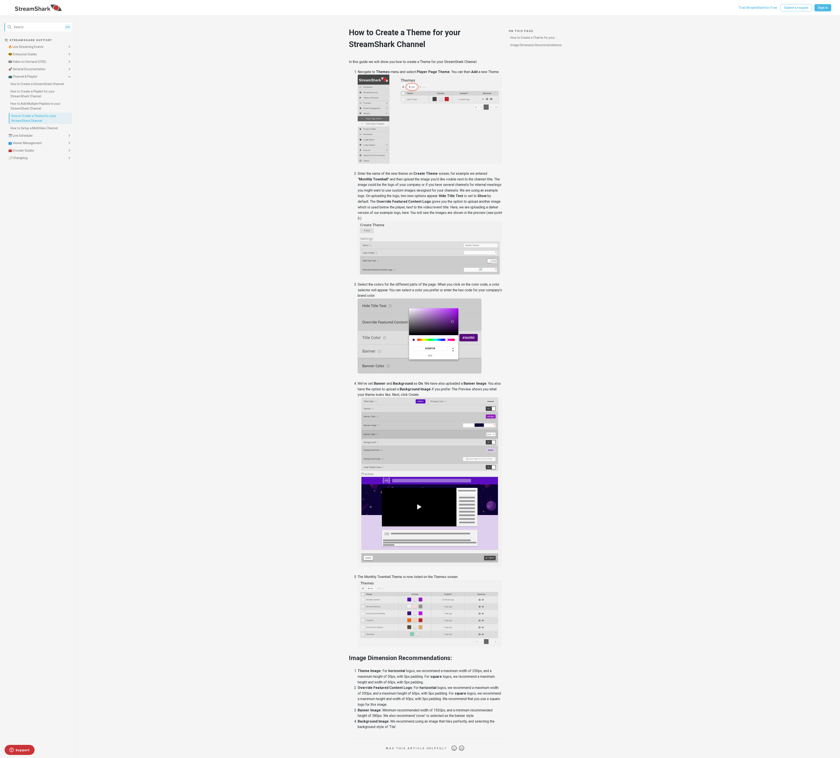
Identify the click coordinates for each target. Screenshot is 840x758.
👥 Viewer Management (25, 143)
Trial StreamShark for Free (758, 7)
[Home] (38, 8)
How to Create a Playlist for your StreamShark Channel (32, 94)
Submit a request (796, 7)
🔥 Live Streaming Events (26, 47)
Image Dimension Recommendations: (536, 45)
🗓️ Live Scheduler (20, 135)
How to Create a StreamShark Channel (37, 84)
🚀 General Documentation (27, 69)
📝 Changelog (18, 158)
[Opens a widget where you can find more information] (19, 750)
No (461, 748)
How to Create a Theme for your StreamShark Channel (33, 118)
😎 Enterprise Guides (22, 54)
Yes (454, 748)
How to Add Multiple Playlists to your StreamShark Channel (35, 106)
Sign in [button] (823, 7)
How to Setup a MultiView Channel (34, 128)
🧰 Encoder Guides (21, 150)
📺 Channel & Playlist (22, 76)
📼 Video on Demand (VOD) (27, 61)
